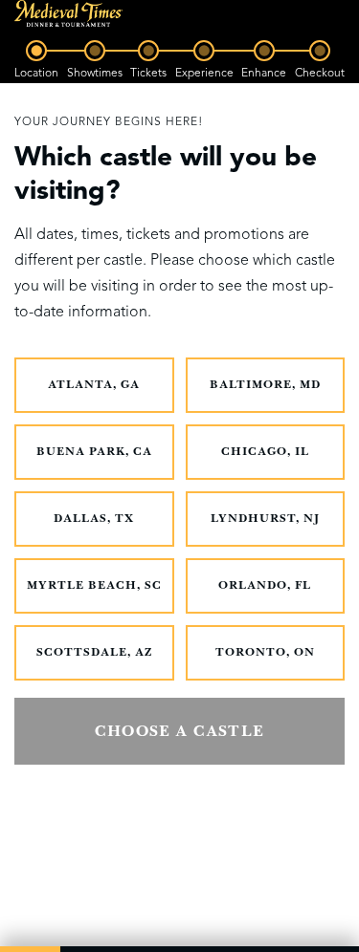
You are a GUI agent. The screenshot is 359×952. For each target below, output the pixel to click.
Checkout (320, 72)
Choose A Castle (179, 731)
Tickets (148, 72)
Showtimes (95, 72)
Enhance (263, 72)
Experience (204, 72)
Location (36, 72)
